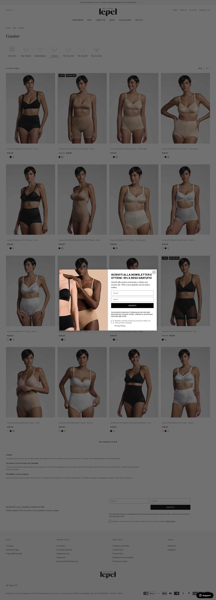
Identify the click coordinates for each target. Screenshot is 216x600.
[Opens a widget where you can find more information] (205, 596)
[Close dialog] (154, 272)
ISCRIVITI (132, 306)
